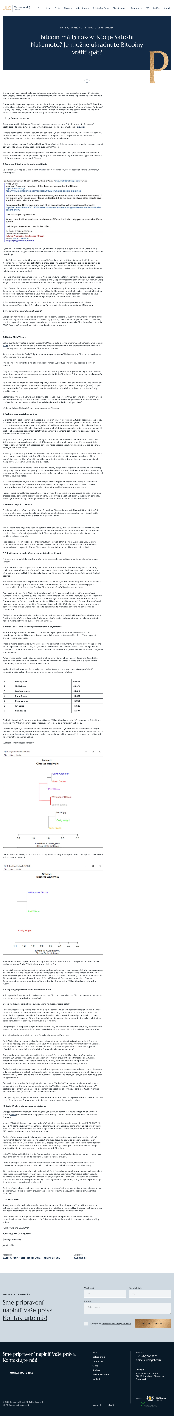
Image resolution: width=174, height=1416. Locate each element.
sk (39, 8)
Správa (87, 1301)
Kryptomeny (52, 1258)
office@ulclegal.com (148, 1360)
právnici (81, 127)
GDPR (5, 1405)
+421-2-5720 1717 (146, 1356)
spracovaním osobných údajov (116, 1323)
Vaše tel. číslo (135, 1288)
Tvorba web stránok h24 (19, 1405)
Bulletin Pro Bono (101, 8)
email (41, 169)
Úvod (48, 8)
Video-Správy (82, 8)
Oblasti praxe (119, 8)
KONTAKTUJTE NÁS (21, 1372)
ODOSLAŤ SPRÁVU (153, 1323)
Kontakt (167, 8)
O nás (57, 8)
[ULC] (16, 8)
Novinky (68, 8)
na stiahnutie (22, 734)
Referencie (136, 8)
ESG (147, 8)
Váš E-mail (89, 1288)
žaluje (13, 1114)
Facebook (81, 1258)
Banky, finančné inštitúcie (22, 1258)
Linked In (111, 1405)
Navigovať (141, 1379)
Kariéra (156, 8)
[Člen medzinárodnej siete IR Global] (149, 1404)
